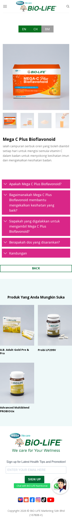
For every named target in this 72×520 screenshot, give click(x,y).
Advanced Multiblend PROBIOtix (14, 409)
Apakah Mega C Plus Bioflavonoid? (35, 184)
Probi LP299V (47, 350)
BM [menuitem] (47, 29)
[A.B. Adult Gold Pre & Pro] (17, 325)
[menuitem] (24, 28)
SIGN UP (34, 479)
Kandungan (18, 253)
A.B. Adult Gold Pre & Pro (14, 351)
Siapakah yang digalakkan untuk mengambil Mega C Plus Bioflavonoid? (34, 226)
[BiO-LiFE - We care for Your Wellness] (36, 6)
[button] (60, 485)
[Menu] (5, 6)
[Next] (63, 77)
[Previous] (8, 77)
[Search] (67, 6)
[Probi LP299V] (55, 325)
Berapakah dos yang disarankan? (34, 242)
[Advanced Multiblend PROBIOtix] (17, 383)
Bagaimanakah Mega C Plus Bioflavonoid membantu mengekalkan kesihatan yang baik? (31, 202)
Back (36, 268)
